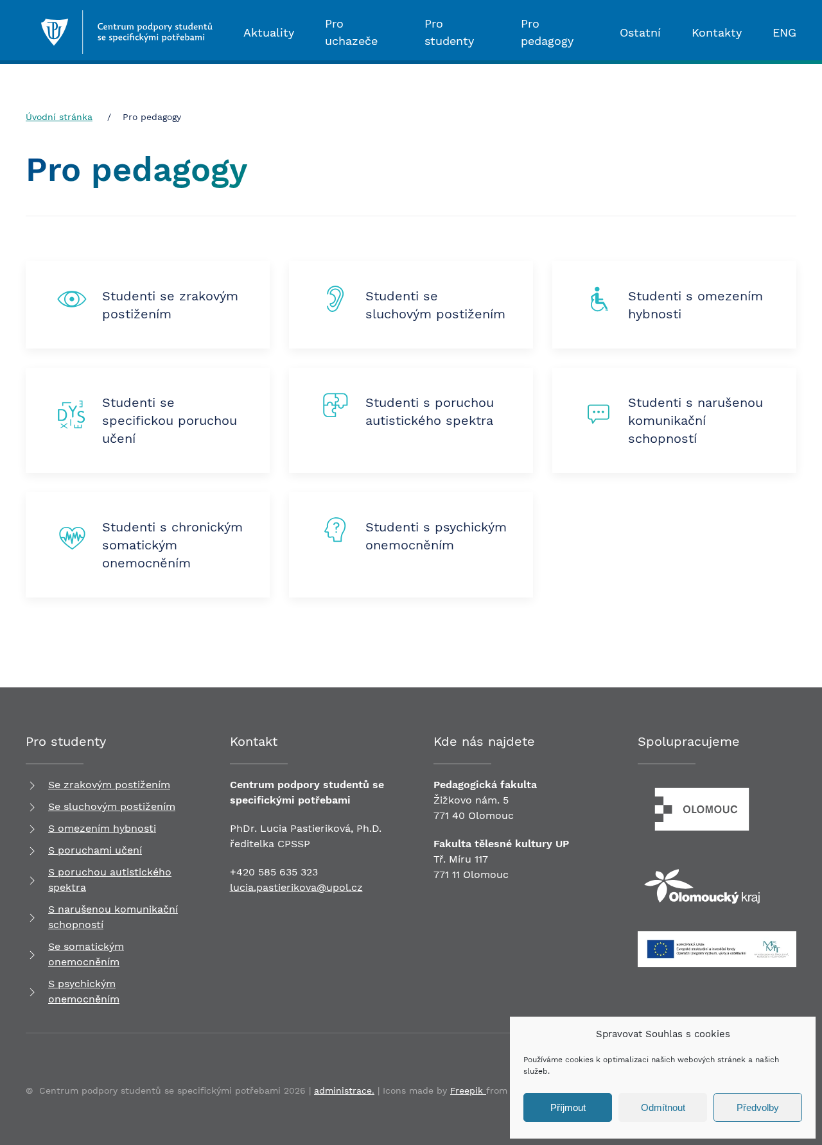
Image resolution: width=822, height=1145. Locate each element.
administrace (343, 1090)
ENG (784, 32)
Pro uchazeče (351, 32)
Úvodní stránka (59, 117)
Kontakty (717, 32)
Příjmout (568, 1107)
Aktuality (268, 32)
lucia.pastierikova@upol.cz (296, 887)
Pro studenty (449, 32)
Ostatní (640, 32)
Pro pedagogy (547, 32)
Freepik (468, 1090)
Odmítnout (663, 1107)
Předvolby (758, 1107)
